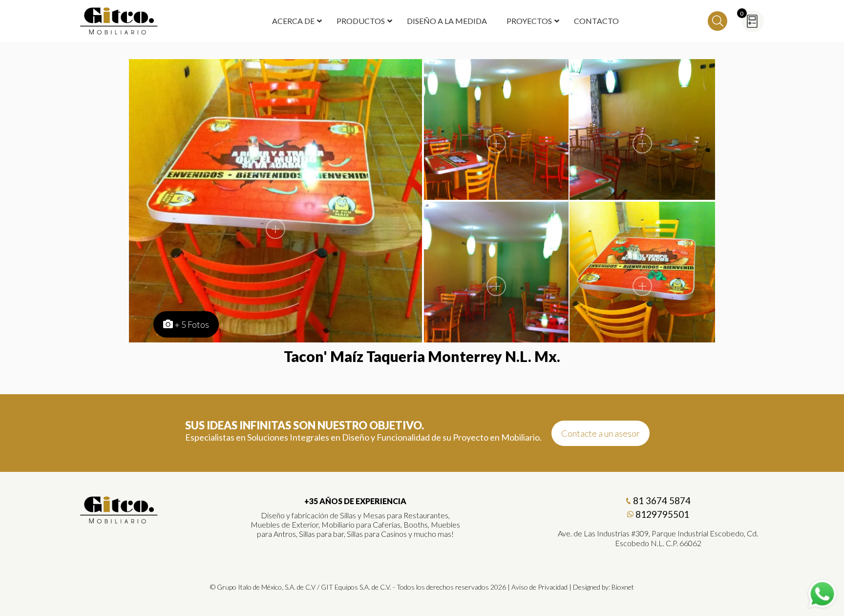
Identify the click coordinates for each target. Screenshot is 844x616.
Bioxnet (623, 587)
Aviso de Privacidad (539, 587)
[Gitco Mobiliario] (119, 520)
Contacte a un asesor (600, 433)
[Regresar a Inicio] (119, 21)
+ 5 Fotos (191, 324)
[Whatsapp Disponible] (822, 594)
